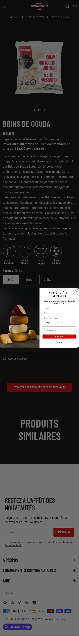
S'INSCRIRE (59, 336)
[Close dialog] (77, 290)
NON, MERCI (59, 342)
